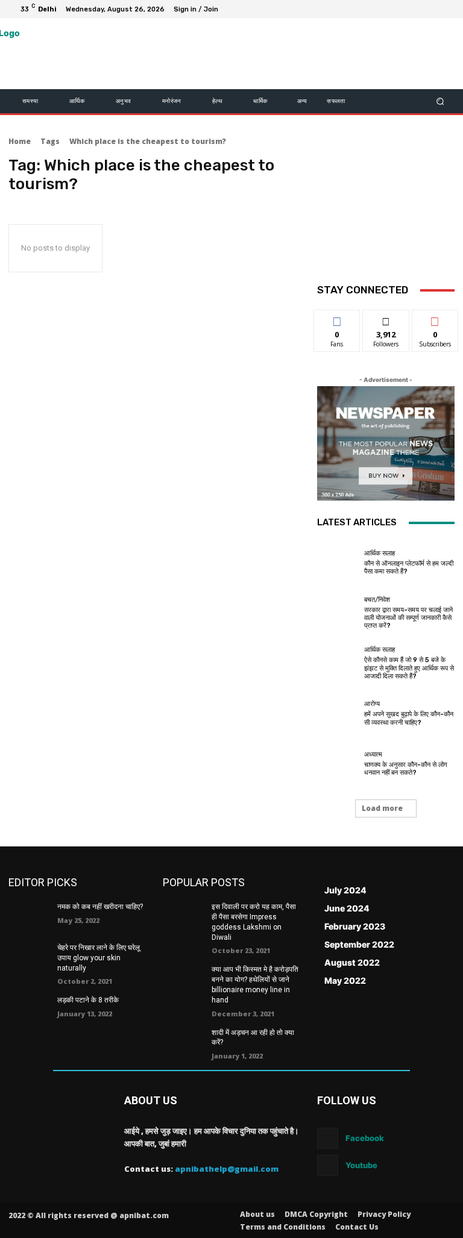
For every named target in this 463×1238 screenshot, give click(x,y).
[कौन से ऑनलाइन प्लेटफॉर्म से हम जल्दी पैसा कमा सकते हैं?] (337, 562)
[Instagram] (401, 9)
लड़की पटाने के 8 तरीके (88, 1000)
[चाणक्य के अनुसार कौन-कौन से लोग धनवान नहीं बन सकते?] (337, 763)
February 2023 (354, 926)
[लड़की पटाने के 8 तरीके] (28, 1009)
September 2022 (359, 944)
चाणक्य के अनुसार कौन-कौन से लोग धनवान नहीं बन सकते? (405, 769)
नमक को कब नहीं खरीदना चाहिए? (100, 906)
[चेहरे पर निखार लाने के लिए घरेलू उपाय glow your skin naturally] (28, 957)
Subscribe (435, 319)
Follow (386, 319)
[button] (440, 101)
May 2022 (345, 980)
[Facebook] (387, 9)
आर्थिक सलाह (379, 553)
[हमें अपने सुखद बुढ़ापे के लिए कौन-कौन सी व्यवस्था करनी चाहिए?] (337, 713)
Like (337, 319)
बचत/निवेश (377, 599)
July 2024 (345, 890)
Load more (382, 808)
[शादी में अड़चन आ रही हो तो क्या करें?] (183, 1042)
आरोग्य (372, 704)
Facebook (364, 1138)
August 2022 (352, 962)
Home (19, 141)
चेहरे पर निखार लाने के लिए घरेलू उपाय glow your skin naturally (98, 957)
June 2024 (347, 908)
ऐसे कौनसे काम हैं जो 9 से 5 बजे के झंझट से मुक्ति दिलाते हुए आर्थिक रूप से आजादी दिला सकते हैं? (409, 668)
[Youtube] (445, 9)
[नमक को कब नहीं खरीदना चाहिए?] (28, 916)
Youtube (361, 1165)
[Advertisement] (386, 214)
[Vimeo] (430, 9)
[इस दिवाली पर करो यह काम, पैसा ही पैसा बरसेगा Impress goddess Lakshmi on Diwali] (183, 916)
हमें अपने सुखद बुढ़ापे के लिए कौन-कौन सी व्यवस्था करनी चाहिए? (408, 718)
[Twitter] (416, 9)
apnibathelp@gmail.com (227, 1168)
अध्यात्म (373, 754)
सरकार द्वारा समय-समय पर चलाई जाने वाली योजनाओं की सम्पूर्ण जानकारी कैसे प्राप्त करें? (408, 618)
